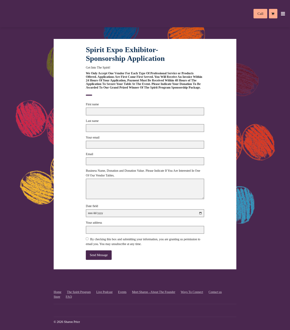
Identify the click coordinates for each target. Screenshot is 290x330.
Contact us (215, 292)
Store (57, 296)
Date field (92, 206)
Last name (92, 121)
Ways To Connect (192, 292)
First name (92, 104)
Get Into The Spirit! (98, 67)
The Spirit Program (79, 292)
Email (89, 154)
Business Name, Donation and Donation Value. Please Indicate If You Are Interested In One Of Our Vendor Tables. (143, 173)
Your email (92, 137)
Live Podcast (104, 292)
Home (57, 292)
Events (122, 292)
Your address (94, 222)
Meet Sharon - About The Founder (153, 292)
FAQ (69, 296)
